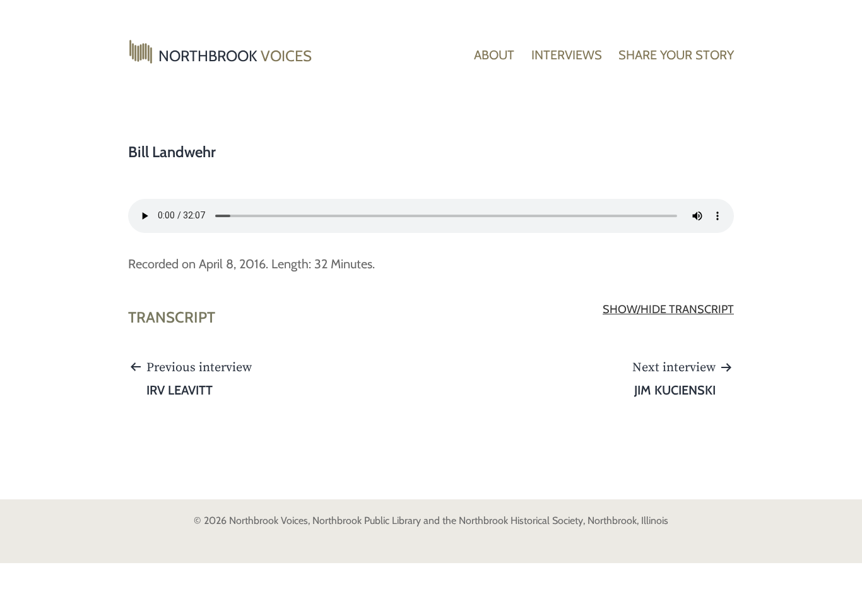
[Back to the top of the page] (843, 582)
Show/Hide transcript (668, 309)
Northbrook (235, 56)
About (494, 54)
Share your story (676, 54)
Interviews (566, 54)
